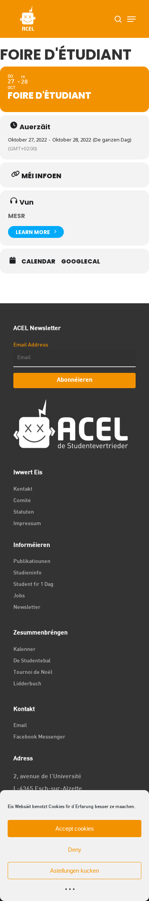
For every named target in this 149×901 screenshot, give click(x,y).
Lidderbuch (27, 683)
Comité (22, 500)
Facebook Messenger (39, 737)
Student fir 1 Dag (33, 584)
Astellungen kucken (74, 870)
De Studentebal (31, 661)
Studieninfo (27, 573)
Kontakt (22, 489)
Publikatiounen (31, 561)
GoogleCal (80, 261)
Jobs (19, 596)
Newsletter (26, 607)
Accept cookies (74, 828)
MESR (16, 215)
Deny (74, 849)
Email (20, 725)
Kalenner (24, 649)
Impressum (27, 523)
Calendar (38, 261)
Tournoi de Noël (32, 672)
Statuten (23, 512)
